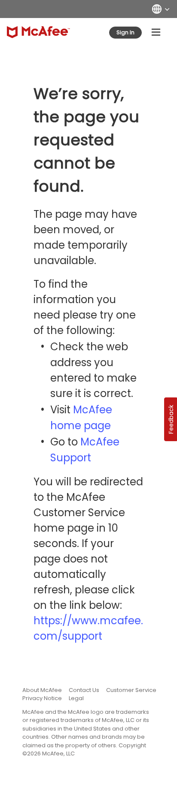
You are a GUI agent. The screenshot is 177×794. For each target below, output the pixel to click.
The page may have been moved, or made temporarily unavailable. (85, 237)
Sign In (125, 32)
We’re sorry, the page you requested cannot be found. (86, 140)
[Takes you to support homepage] (38, 32)
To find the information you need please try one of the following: (85, 307)
